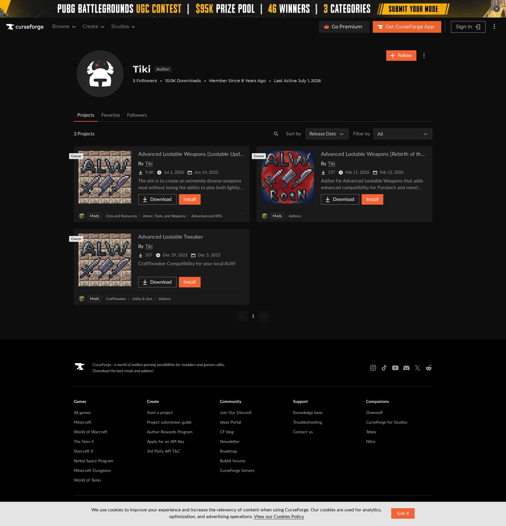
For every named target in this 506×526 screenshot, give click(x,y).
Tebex (371, 432)
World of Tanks (87, 480)
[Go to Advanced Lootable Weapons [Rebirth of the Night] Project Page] (344, 184)
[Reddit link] (428, 367)
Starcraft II (83, 451)
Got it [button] (403, 513)
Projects (85, 115)
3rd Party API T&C (163, 451)
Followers (137, 115)
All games (82, 413)
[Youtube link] (395, 367)
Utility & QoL (142, 299)
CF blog (227, 432)
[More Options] (424, 55)
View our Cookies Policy (279, 516)
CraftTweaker (116, 299)
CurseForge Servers (237, 471)
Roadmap (228, 451)
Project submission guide (169, 422)
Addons (295, 216)
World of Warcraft (90, 432)
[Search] (276, 134)
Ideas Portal (230, 422)
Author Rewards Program (170, 432)
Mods (94, 216)
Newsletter (230, 442)
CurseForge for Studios (386, 422)
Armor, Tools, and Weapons (164, 216)
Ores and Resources (121, 216)
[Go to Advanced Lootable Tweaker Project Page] (161, 267)
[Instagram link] (373, 367)
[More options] (494, 27)
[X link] (417, 367)
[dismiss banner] (496, 8)
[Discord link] (406, 367)
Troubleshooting (307, 422)
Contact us (303, 432)
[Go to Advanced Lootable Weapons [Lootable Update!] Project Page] (161, 184)
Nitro (370, 442)
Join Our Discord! (236, 413)
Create (90, 26)
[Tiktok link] (384, 367)
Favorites (110, 115)
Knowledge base (307, 413)
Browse (61, 26)
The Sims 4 (84, 442)
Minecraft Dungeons (92, 471)
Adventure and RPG (207, 216)
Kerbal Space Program (93, 461)
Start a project (160, 413)
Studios (120, 26)
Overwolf (374, 413)
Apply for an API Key (165, 442)
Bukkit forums (232, 461)
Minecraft (82, 422)
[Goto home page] (25, 27)
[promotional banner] (253, 9)
